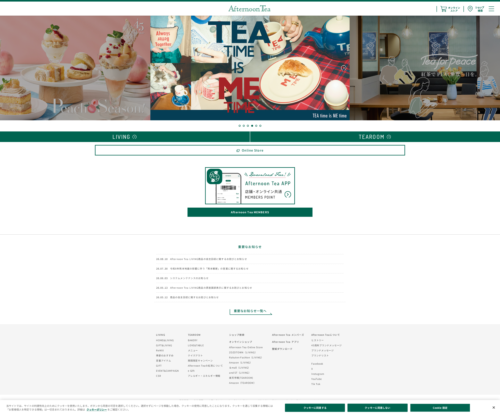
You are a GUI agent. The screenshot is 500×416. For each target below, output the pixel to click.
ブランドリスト (320, 355)
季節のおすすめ (164, 355)
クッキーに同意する (315, 408)
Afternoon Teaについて (325, 334)
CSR (158, 375)
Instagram (317, 373)
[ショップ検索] (476, 9)
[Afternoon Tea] (249, 8)
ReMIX (160, 350)
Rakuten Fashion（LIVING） (246, 357)
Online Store (252, 150)
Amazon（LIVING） (240, 362)
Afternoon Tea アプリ (285, 341)
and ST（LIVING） (240, 372)
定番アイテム (163, 360)
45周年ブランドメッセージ (326, 345)
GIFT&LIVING (164, 345)
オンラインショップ (240, 341)
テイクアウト (195, 355)
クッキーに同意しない (377, 408)
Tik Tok (315, 384)
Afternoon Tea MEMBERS (250, 212)
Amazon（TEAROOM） (242, 382)
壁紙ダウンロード (282, 348)
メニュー (193, 350)
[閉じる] (493, 407)
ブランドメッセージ (322, 350)
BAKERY (192, 340)
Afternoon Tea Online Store (246, 347)
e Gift (191, 370)
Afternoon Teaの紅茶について (205, 365)
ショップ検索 (237, 334)
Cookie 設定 (440, 408)
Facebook (317, 363)
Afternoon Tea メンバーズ (288, 334)
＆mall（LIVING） (239, 367)
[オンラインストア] (450, 9)
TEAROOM (194, 334)
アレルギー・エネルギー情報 (204, 375)
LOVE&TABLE (196, 345)
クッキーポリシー (97, 409)
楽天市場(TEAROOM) (241, 377)
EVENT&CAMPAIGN (167, 370)
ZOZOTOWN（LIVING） (243, 352)
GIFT (159, 365)
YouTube (316, 378)
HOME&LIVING (165, 340)
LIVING (160, 334)
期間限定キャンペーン (200, 360)
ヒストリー (317, 340)
